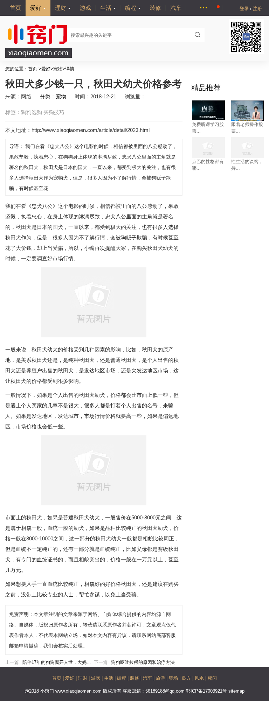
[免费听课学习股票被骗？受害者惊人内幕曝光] (208, 118)
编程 (130, 8)
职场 (174, 678)
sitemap (236, 691)
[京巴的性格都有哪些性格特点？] (208, 157)
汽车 (175, 8)
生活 (105, 8)
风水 (200, 678)
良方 (187, 678)
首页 (15, 8)
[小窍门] (38, 56)
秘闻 (212, 678)
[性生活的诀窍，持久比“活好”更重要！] (247, 157)
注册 (257, 8)
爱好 (35, 8)
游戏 (85, 8)
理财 (60, 8)
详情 (69, 68)
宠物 (57, 68)
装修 (155, 8)
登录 (245, 8)
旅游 (161, 678)
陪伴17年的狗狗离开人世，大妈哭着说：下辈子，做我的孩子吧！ (88, 662)
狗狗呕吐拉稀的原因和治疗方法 (143, 662)
